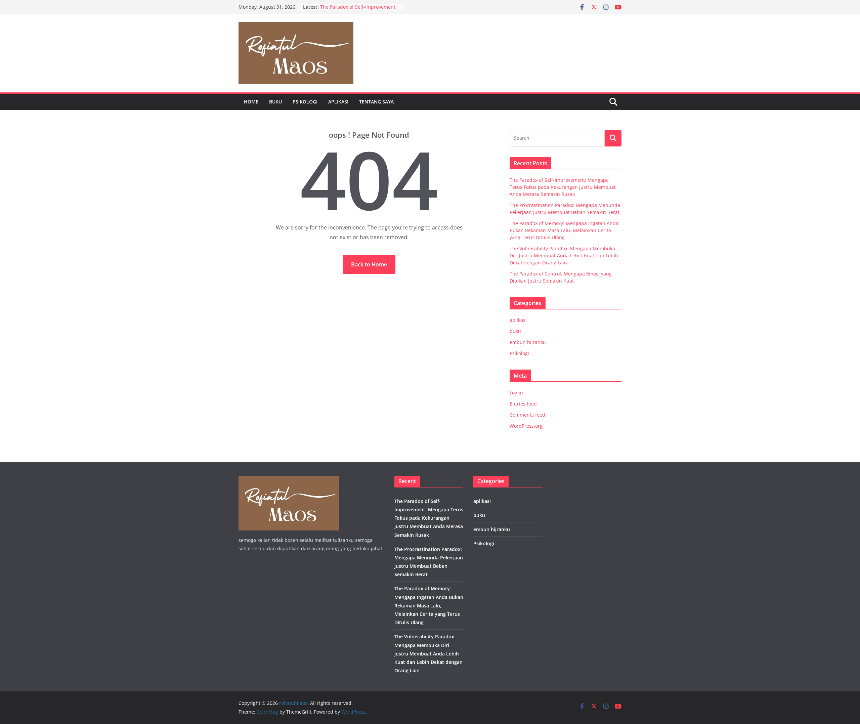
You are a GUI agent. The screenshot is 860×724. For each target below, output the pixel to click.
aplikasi (338, 101)
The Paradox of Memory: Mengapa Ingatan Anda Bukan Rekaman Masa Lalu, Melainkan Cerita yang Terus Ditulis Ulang (564, 230)
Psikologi (305, 101)
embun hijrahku (528, 342)
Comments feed (527, 415)
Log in (516, 392)
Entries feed (523, 403)
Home (251, 101)
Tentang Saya (376, 101)
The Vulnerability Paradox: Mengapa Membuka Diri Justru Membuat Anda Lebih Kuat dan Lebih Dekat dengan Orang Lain (564, 255)
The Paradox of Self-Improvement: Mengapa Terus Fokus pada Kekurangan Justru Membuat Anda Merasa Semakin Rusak (563, 187)
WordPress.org (526, 426)
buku (275, 101)
